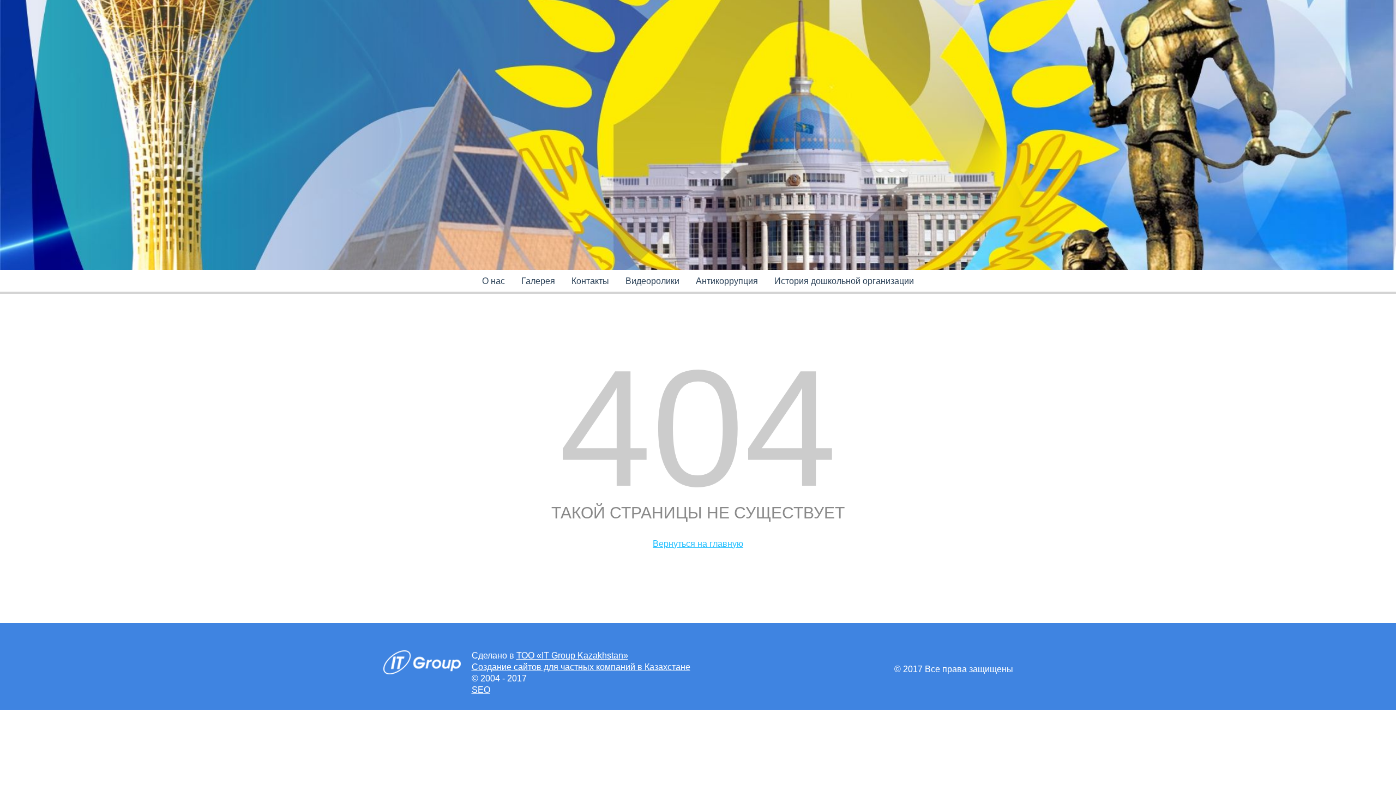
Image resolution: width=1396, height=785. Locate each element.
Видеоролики (652, 281)
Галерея (538, 281)
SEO (481, 690)
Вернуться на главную (698, 543)
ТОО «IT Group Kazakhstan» (572, 655)
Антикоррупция (727, 281)
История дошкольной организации (844, 281)
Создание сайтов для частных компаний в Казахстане (581, 667)
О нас (493, 281)
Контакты (590, 281)
